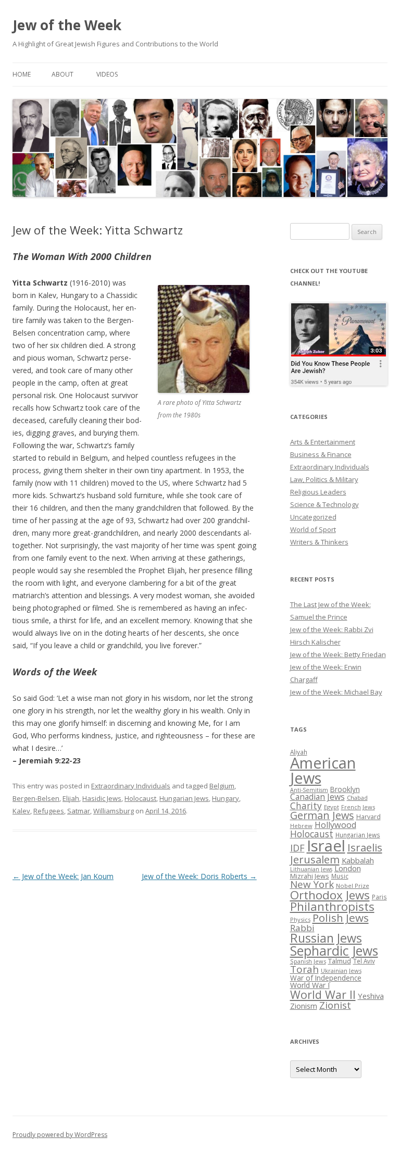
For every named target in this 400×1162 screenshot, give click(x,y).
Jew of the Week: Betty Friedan (338, 654)
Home (21, 74)
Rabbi (302, 928)
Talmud (339, 961)
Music (339, 876)
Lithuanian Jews (311, 869)
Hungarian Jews (184, 798)
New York (312, 884)
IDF (297, 848)
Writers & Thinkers (319, 542)
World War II (323, 994)
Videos (107, 74)
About (62, 74)
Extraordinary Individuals (130, 785)
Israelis (364, 847)
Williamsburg (113, 810)
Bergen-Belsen (35, 798)
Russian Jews (326, 938)
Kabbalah (358, 860)
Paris (379, 897)
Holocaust (140, 798)
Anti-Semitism (309, 790)
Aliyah (298, 752)
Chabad (357, 797)
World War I (310, 985)
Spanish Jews (308, 961)
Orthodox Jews (330, 895)
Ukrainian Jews (341, 970)
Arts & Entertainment (322, 442)
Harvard (368, 816)
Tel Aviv (364, 961)
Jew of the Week (66, 25)
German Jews (322, 815)
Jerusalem (315, 859)
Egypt (331, 807)
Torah (304, 969)
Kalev (21, 810)
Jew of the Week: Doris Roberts (199, 876)
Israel (326, 845)
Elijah (71, 798)
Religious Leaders (318, 492)
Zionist (335, 1005)
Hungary (225, 798)
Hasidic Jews (101, 798)
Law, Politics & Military (324, 479)
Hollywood (335, 825)
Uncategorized (313, 517)
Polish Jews (340, 917)
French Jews (358, 807)
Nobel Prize (352, 885)
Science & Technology (324, 504)
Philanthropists (332, 906)
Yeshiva (371, 996)
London (347, 868)
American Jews (323, 770)
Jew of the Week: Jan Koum (63, 876)
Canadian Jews (317, 796)
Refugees (48, 810)
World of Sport (313, 529)
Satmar (78, 810)
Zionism (303, 1005)
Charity (306, 805)
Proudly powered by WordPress (59, 1134)
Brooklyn (345, 789)
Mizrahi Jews (309, 876)
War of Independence (325, 978)
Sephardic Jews (334, 950)
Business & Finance (321, 454)
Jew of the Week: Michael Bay (336, 692)
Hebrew (301, 826)
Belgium (221, 785)
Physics (300, 919)
